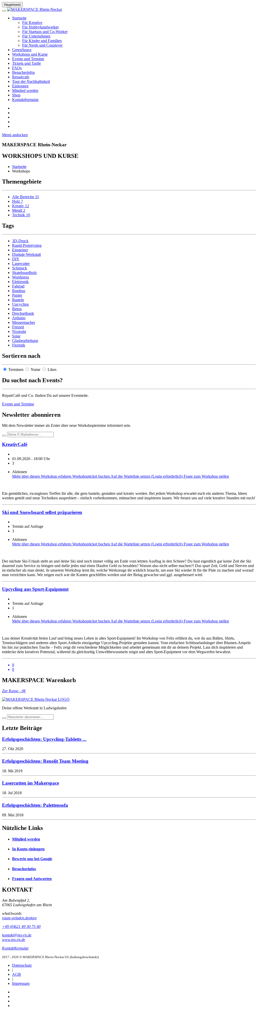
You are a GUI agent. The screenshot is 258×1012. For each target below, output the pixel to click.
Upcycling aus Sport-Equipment (35, 589)
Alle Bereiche (25, 197)
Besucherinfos (23, 72)
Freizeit (18, 327)
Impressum (20, 983)
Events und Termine (28, 59)
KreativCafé (14, 444)
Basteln (18, 300)
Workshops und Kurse (30, 54)
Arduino (18, 318)
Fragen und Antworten (32, 879)
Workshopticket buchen (91, 476)
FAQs (17, 68)
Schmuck (19, 268)
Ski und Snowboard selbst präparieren (42, 512)
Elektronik (20, 282)
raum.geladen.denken (19, 918)
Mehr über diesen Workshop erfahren (42, 476)
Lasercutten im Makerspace (30, 783)
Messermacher (23, 322)
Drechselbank (23, 313)
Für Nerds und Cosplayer (42, 45)
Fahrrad (18, 286)
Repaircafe (20, 77)
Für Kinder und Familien (42, 41)
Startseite (19, 18)
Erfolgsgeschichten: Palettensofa (35, 805)
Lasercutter (21, 263)
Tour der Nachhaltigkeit (31, 81)
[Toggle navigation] (4, 11)
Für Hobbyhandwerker (40, 27)
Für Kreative (32, 22)
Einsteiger (20, 250)
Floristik (18, 345)
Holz (17, 201)
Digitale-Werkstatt (26, 254)
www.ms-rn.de (13, 939)
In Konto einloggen (28, 849)
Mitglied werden (25, 90)
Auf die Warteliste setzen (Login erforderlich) (147, 476)
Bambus (18, 291)
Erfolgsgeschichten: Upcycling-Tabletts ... (44, 739)
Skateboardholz (24, 272)
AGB (16, 974)
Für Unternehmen (36, 36)
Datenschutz (22, 965)
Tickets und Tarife (26, 63)
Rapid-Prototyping (27, 245)
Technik (21, 215)
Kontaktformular (25, 99)
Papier (17, 295)
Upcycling (20, 304)
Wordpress (20, 277)
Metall (18, 210)
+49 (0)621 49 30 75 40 (21, 926)
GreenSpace (21, 50)
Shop (16, 95)
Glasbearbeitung (25, 340)
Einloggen (20, 86)
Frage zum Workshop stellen (206, 476)
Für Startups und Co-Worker (45, 31)
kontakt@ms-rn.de (16, 935)
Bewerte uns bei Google (32, 859)
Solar (16, 336)
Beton (17, 309)
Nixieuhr (19, 331)
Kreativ (20, 206)
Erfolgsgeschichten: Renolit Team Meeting (45, 761)
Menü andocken (15, 135)
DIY (15, 259)
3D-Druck (20, 241)
